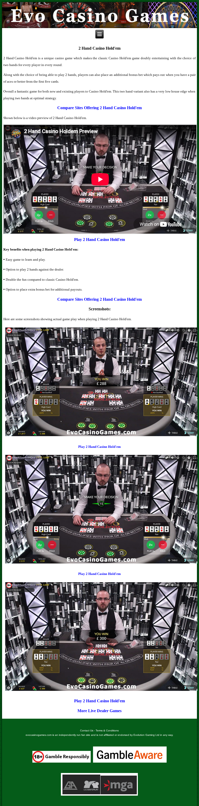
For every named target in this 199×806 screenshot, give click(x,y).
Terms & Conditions (107, 730)
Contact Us (86, 730)
